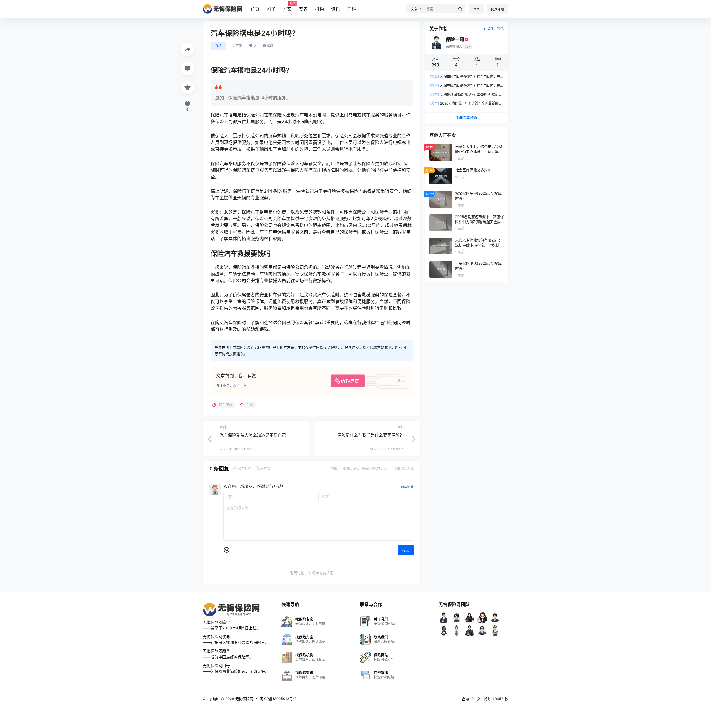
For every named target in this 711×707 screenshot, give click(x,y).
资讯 (335, 9)
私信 (500, 29)
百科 (351, 9)
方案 (287, 7)
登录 (476, 9)
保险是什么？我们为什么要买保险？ (370, 435)
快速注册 (497, 9)
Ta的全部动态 (466, 117)
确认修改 (407, 487)
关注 (490, 29)
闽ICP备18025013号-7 (278, 698)
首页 (255, 9)
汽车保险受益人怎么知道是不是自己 (252, 435)
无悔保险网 (243, 698)
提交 (405, 550)
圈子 (271, 9)
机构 (319, 9)
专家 (303, 9)
